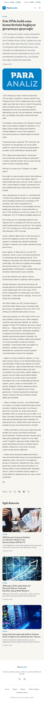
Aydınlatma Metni (22, 692)
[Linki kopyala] (28, 491)
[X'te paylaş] (15, 491)
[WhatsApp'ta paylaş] (10, 491)
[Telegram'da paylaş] (24, 491)
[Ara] (35, 8)
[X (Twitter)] (19, 679)
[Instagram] (24, 679)
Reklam (22, 689)
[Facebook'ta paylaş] (19, 491)
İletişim (15, 689)
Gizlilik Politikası (34, 689)
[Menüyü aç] (40, 8)
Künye (7, 689)
